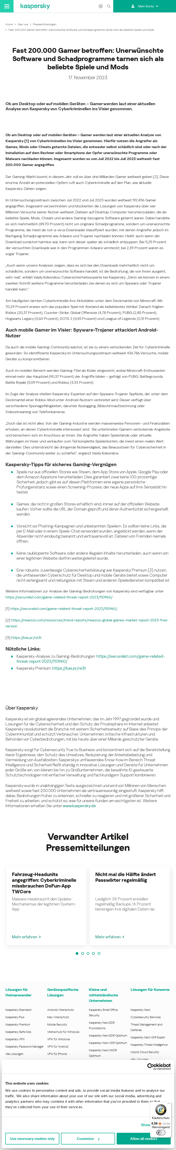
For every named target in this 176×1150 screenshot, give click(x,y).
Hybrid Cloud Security (145, 1052)
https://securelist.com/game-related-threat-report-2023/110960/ (59, 597)
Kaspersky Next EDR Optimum (108, 1035)
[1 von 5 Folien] (77, 953)
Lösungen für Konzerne (150, 989)
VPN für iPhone (57, 1054)
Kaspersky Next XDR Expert (148, 1037)
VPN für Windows (58, 1039)
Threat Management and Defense (146, 1027)
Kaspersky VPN (15, 1039)
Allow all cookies (143, 1139)
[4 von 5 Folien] (93, 953)
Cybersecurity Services (146, 1017)
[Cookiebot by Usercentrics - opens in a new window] (151, 1066)
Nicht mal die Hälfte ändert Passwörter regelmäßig (125, 877)
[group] (46, 905)
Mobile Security (57, 1024)
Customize (85, 1139)
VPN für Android (57, 1046)
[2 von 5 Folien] (82, 953)
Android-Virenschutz (60, 1010)
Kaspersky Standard (18, 1010)
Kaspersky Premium (18, 1024)
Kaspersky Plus (15, 1017)
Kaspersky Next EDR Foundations (102, 1025)
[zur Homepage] (35, 6)
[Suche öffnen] (108, 6)
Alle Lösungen (14, 1054)
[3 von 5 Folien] (88, 953)
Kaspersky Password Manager (25, 1046)
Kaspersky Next (140, 1010)
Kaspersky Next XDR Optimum (108, 1043)
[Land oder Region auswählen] (100, 6)
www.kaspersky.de (79, 805)
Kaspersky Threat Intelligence (149, 1044)
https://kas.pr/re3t (26, 637)
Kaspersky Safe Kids (18, 1032)
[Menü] (168, 1104)
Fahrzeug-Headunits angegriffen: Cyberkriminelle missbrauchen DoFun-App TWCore (44, 883)
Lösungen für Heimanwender (18, 992)
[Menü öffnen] (7, 6)
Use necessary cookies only (32, 1139)
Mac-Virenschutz (58, 1017)
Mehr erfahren (24, 936)
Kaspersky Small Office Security (103, 1012)
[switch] (160, 1132)
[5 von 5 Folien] (99, 953)
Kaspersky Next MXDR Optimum (103, 1053)
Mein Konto (146, 6)
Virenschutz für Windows (63, 1032)
